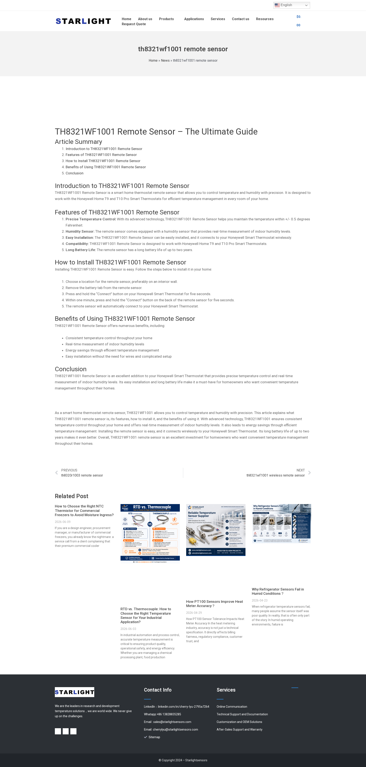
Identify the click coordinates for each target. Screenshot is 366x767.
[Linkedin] (58, 731)
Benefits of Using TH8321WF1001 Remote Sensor (106, 167)
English (286, 5)
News (165, 60)
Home (153, 60)
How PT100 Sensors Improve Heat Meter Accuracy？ (214, 603)
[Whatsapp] (66, 731)
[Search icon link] (288, 21)
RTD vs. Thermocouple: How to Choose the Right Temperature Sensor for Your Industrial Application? (146, 615)
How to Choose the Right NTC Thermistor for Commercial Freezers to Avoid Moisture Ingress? (84, 510)
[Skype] (73, 731)
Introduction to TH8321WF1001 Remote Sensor (104, 149)
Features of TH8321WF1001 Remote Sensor (101, 155)
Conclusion (74, 173)
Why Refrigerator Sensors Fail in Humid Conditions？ (278, 591)
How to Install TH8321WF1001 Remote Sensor (103, 161)
